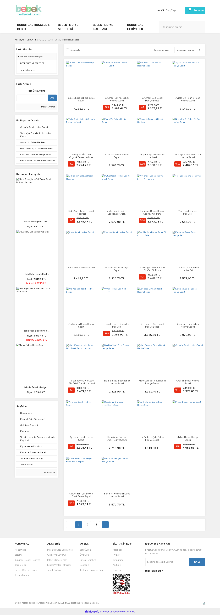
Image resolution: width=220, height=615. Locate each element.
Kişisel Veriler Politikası (59, 565)
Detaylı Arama (48, 106)
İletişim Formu (22, 575)
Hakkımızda (20, 549)
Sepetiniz (84, 565)
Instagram (118, 560)
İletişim (18, 554)
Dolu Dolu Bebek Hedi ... (36, 274)
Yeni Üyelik (85, 549)
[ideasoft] (92, 611)
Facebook (117, 549)
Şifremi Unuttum (88, 560)
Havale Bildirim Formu (26, 570)
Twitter (116, 554)
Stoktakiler (75, 50)
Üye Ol (160, 10)
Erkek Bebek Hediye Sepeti (66, 39)
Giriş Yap (171, 10)
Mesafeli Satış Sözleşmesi (60, 549)
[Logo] (29, 10)
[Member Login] (152, 10)
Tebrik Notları (54, 570)
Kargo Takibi (21, 565)
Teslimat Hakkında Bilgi (91, 570)
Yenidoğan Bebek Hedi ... (37, 330)
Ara (52, 97)
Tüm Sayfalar (48, 472)
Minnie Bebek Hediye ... (36, 387)
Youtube (117, 565)
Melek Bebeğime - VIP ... (36, 221)
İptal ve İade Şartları (57, 560)
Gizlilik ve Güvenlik (56, 554)
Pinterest (117, 570)
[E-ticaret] (110, 611)
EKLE (197, 562)
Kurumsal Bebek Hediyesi (28, 560)
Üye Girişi (85, 554)
